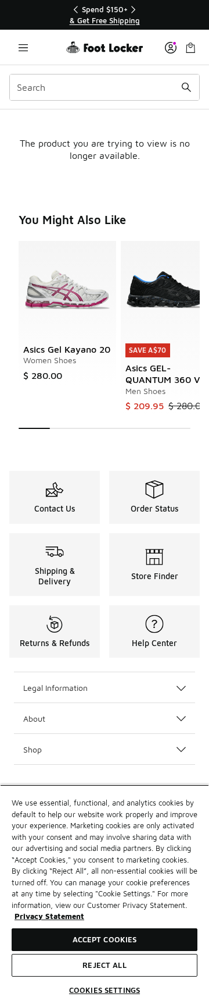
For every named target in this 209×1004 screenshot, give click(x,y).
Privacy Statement (49, 916)
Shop (32, 749)
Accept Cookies (105, 939)
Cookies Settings (104, 990)
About (34, 718)
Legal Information (55, 688)
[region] (104, 15)
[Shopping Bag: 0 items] (190, 47)
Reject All (104, 965)
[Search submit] (186, 87)
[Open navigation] (23, 47)
